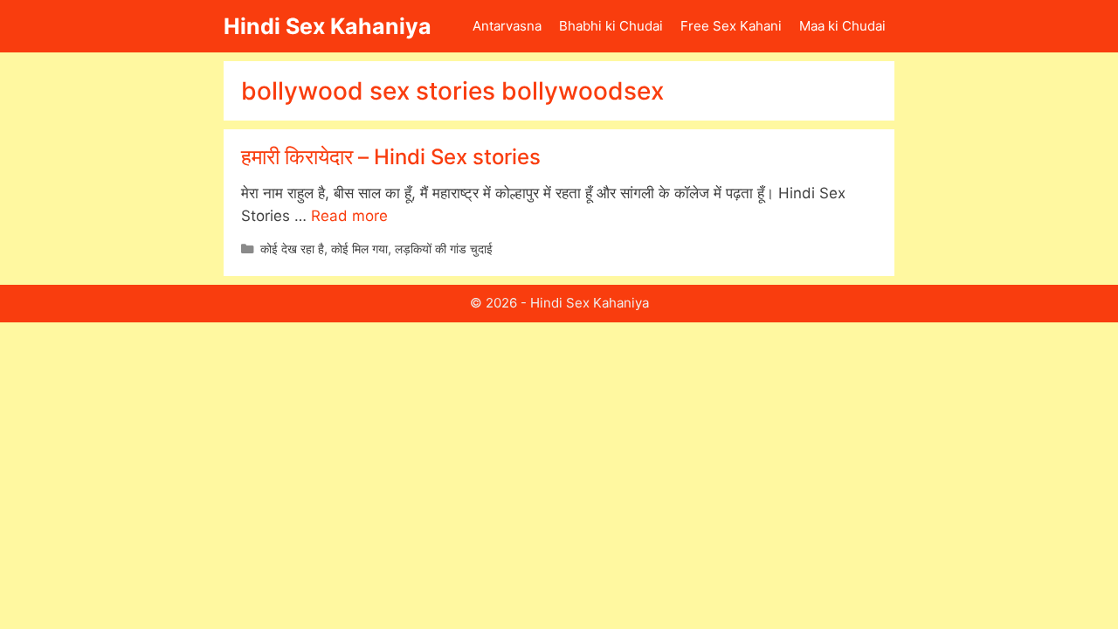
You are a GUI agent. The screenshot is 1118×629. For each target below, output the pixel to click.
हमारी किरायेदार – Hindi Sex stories (391, 156)
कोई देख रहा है (292, 248)
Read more (349, 216)
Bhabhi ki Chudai (611, 25)
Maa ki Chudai (842, 25)
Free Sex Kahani (731, 25)
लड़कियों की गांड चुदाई (444, 248)
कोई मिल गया (359, 248)
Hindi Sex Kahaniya (327, 26)
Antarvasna (507, 25)
